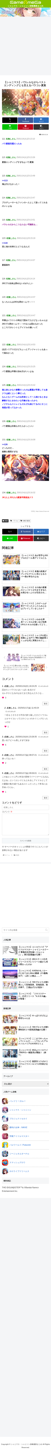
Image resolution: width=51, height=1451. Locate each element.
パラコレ (15, 521)
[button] (41, 127)
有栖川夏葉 (26, 521)
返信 (45, 704)
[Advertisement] (25, 47)
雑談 (6, 521)
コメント (7, 812)
